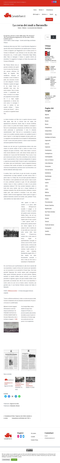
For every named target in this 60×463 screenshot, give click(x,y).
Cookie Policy (34, 440)
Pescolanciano (49, 202)
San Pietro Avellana (50, 212)
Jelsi (46, 186)
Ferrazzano (48, 166)
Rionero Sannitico (49, 205)
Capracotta (47, 140)
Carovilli (47, 143)
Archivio (44, 14)
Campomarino (48, 134)
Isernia (47, 182)
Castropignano (48, 156)
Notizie (41, 10)
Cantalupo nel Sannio (50, 137)
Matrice (47, 192)
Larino (46, 189)
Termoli (47, 221)
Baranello (13, 406)
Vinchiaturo (48, 234)
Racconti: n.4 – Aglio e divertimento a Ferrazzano (50, 97)
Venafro (47, 231)
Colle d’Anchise (49, 163)
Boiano (47, 121)
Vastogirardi (48, 228)
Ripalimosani (48, 208)
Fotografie (49, 19)
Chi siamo (33, 433)
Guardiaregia (48, 176)
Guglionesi (47, 179)
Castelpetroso (48, 153)
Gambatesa (48, 173)
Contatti (33, 436)
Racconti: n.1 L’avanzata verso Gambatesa (19, 384)
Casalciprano (48, 150)
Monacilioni (48, 195)
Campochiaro (48, 130)
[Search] (53, 37)
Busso (46, 124)
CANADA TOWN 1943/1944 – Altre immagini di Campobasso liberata (50, 58)
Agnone (47, 114)
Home (35, 10)
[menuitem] (9, 384)
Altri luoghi (35, 14)
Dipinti (51, 14)
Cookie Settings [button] (6, 459)
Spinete (47, 218)
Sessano (47, 215)
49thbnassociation (12, 291)
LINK (16, 319)
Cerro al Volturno (49, 160)
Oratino (47, 199)
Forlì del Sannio (49, 169)
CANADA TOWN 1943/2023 (53, 68)
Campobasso (49, 10)
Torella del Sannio (49, 225)
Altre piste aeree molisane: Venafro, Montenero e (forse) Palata (53, 81)
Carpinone (47, 147)
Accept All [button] (14, 459)
